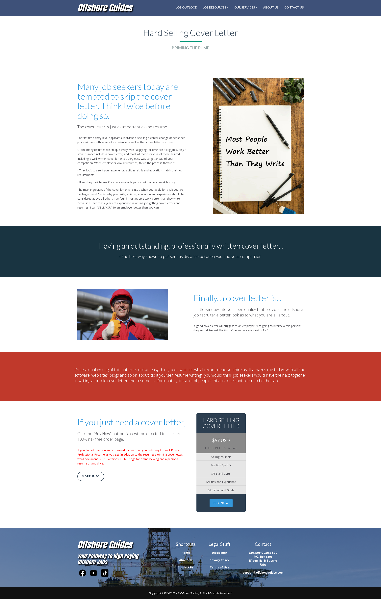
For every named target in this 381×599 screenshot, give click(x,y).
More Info (91, 476)
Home (186, 553)
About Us (270, 7)
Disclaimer (219, 553)
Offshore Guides (104, 7)
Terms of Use (219, 567)
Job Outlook (186, 7)
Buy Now (221, 503)
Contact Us (294, 7)
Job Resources (215, 7)
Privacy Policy (219, 560)
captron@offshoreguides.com (263, 572)
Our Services (244, 7)
